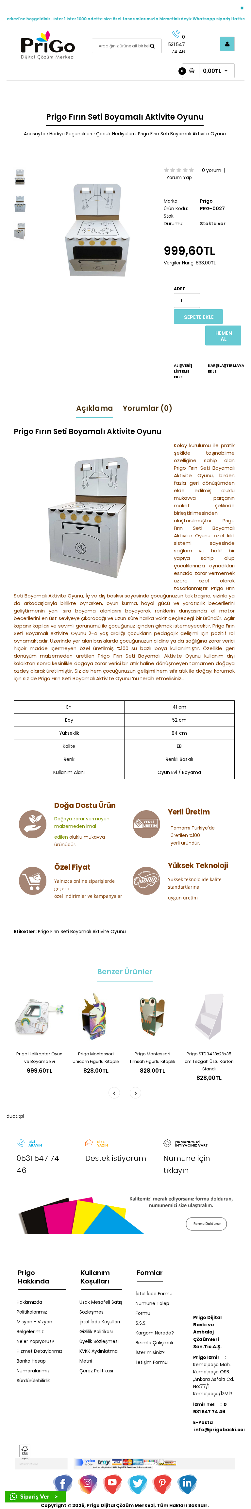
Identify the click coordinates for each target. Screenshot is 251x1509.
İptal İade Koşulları (99, 1321)
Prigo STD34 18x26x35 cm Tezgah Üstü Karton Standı (209, 1061)
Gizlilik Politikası (96, 1331)
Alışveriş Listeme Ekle (183, 371)
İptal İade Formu (154, 1293)
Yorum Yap (179, 177)
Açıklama (94, 408)
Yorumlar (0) (148, 408)
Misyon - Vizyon (34, 1321)
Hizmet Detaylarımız (39, 1351)
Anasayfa (34, 133)
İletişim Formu (152, 1362)
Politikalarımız (32, 1312)
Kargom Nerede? (155, 1333)
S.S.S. (141, 1323)
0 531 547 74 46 (176, 44)
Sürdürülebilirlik (33, 1380)
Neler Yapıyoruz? (35, 1341)
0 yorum (211, 170)
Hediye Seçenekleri (70, 133)
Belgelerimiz (30, 1331)
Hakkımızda (29, 1302)
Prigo (206, 201)
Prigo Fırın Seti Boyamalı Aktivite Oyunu (182, 133)
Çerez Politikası (96, 1370)
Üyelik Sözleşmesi (99, 1341)
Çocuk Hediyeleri (115, 133)
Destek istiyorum (115, 1158)
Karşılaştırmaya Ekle (217, 368)
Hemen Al (223, 336)
